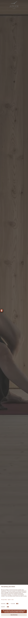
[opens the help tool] (1, 310)
